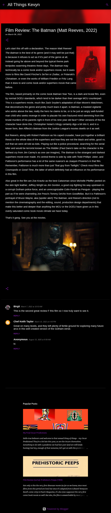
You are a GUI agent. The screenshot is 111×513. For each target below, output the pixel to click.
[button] (7, 40)
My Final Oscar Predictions (35, 433)
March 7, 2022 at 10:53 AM (31, 307)
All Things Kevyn (24, 4)
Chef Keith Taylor (24, 321)
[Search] (43, 4)
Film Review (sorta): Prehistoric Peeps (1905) (43, 480)
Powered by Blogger (57, 509)
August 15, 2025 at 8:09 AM (40, 340)
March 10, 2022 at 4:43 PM (45, 322)
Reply (17, 316)
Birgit (17, 306)
